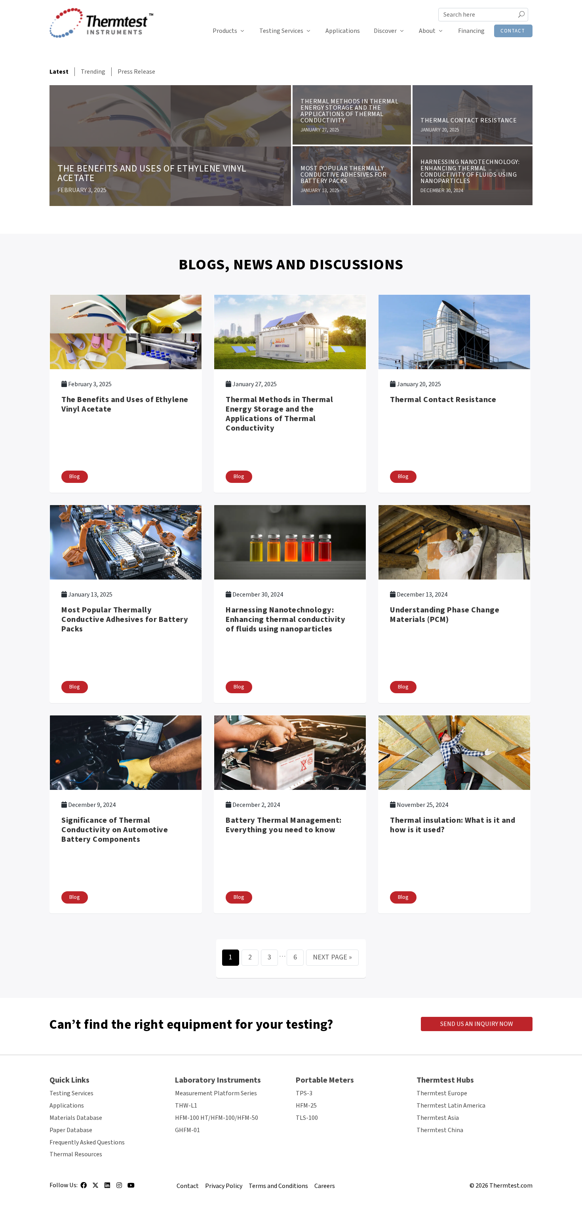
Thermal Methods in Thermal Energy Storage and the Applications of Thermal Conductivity (349, 111)
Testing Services (281, 31)
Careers (324, 1186)
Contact (512, 30)
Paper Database (70, 1130)
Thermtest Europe (442, 1093)
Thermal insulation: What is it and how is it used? (452, 825)
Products (225, 31)
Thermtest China (440, 1130)
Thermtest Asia (438, 1118)
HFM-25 (306, 1105)
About (427, 31)
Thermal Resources (75, 1154)
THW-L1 (186, 1105)
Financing (471, 31)
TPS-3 (304, 1093)
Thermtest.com (511, 1185)
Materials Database (75, 1118)
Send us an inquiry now (476, 1024)
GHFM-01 (187, 1130)
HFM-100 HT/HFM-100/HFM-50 (216, 1118)
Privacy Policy (223, 1186)
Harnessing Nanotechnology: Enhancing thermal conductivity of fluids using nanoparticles (469, 171)
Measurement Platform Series (216, 1093)
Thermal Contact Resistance (468, 120)
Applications (342, 31)
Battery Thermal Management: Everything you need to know (284, 825)
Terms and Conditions (278, 1186)
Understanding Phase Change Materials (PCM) (444, 614)
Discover (385, 31)
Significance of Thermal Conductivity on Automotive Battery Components (114, 830)
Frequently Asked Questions (87, 1142)
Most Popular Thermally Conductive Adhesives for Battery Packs (343, 174)
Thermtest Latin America (451, 1105)
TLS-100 (307, 1118)
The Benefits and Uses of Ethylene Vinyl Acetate (152, 173)
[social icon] (83, 1188)
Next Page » (332, 957)
